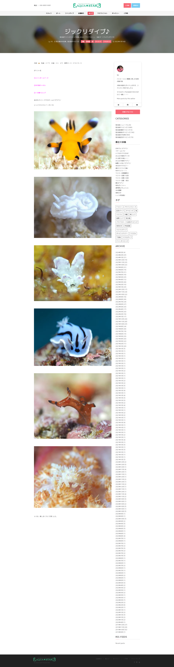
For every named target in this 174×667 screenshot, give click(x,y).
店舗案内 (99, 659)
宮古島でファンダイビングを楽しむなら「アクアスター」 (77, 37)
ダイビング (129, 211)
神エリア (133, 214)
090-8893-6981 (45, 5)
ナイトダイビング (122, 241)
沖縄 (126, 214)
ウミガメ (133, 233)
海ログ (99, 37)
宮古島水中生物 (61, 42)
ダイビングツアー (122, 233)
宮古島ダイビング (73, 42)
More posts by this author (126, 99)
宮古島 (128, 218)
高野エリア (120, 218)
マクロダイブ (127, 237)
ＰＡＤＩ (119, 207)
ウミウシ (119, 214)
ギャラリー (116, 659)
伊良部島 (127, 226)
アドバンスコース (130, 207)
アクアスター (120, 222)
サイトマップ (135, 659)
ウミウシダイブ (121, 230)
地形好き (119, 226)
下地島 (118, 237)
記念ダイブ (120, 211)
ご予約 (126, 659)
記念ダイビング (132, 222)
